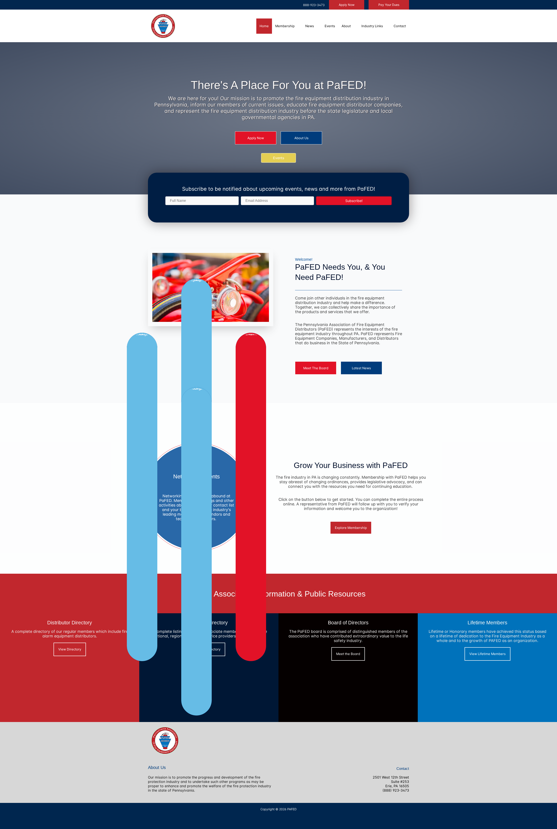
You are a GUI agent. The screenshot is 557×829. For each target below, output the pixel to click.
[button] (346, 5)
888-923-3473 (314, 5)
